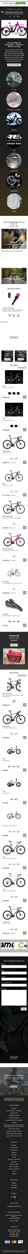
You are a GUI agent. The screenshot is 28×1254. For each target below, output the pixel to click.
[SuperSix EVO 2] (14, 912)
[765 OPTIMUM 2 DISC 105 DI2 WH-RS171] (14, 572)
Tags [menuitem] (14, 1170)
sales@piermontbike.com (14, 1205)
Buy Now (14, 644)
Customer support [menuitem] (14, 1117)
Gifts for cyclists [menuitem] (14, 1165)
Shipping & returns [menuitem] (14, 1114)
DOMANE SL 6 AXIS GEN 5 (9, 890)
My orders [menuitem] (14, 1184)
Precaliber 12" (6, 792)
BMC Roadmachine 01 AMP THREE (11, 517)
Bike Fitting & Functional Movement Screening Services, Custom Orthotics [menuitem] (14, 1124)
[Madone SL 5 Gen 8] (14, 474)
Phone (3, 975)
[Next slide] (25, 28)
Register (14, 1085)
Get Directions (14, 1056)
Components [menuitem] (14, 1146)
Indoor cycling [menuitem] (14, 1163)
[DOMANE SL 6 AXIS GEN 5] (14, 879)
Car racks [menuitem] (14, 1153)
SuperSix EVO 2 (6, 922)
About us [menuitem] (14, 1107)
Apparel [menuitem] (14, 1151)
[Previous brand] (2, 945)
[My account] (14, 17)
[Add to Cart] (24, 396)
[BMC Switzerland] (7, 945)
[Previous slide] (2, 28)
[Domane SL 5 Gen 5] (14, 376)
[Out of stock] (24, 736)
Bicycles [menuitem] (14, 1144)
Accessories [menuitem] (14, 1149)
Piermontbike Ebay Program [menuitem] (14, 1132)
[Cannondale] (20, 945)
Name (3, 963)
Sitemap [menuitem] (14, 1121)
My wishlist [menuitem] (14, 1186)
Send (23, 1008)
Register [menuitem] (14, 1182)
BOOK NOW (14, 336)
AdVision (12, 1250)
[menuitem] (10, 17)
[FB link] (12, 1196)
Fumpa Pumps (14, 635)
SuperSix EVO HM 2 (7, 452)
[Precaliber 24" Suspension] (14, 814)
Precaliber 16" (6, 759)
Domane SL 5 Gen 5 (8, 386)
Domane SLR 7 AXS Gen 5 (9, 857)
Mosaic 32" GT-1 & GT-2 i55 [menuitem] (14, 1135)
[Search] (10, 18)
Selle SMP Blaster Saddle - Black (11, 615)
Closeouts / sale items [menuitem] (14, 1158)
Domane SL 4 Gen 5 (8, 419)
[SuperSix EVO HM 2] (14, 441)
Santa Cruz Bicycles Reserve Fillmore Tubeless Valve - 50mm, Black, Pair (12, 309)
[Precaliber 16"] (14, 749)
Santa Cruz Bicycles (8, 307)
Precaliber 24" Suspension (10, 824)
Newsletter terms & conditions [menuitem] (14, 1119)
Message (4, 987)
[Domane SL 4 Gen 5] (14, 409)
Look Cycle (6, 580)
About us (10, 9)
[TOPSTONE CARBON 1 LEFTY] (14, 716)
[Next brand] (25, 945)
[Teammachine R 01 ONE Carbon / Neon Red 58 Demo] (14, 684)
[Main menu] (2, 12)
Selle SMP (5, 613)
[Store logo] (14, 14)
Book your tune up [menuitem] (14, 1168)
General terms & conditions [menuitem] (14, 1109)
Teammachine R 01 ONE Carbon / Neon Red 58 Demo (13, 695)
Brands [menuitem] (14, 1172)
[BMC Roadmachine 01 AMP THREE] (14, 506)
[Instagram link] (14, 1196)
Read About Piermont (14, 63)
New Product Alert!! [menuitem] (14, 1128)
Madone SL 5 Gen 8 (8, 484)
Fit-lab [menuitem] (14, 1156)
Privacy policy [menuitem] (14, 1112)
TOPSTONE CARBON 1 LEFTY (9, 727)
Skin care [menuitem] (14, 1161)
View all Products (22, 366)
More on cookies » (14, 5)
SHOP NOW (7, 32)
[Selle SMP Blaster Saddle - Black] (14, 604)
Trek (4, 385)
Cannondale (6, 450)
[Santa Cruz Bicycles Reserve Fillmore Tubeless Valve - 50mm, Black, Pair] (14, 298)
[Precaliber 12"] (14, 782)
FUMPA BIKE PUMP (14, 637)
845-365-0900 (14, 225)
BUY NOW (7, 358)
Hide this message (20, 3)
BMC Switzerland (7, 515)
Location (19, 9)
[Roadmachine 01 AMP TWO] (14, 539)
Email (3, 969)
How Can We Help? (6, 981)
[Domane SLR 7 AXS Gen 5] (14, 847)
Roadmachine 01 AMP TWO (10, 549)
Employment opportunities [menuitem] (14, 1130)
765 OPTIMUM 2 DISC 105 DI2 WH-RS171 (12, 582)
